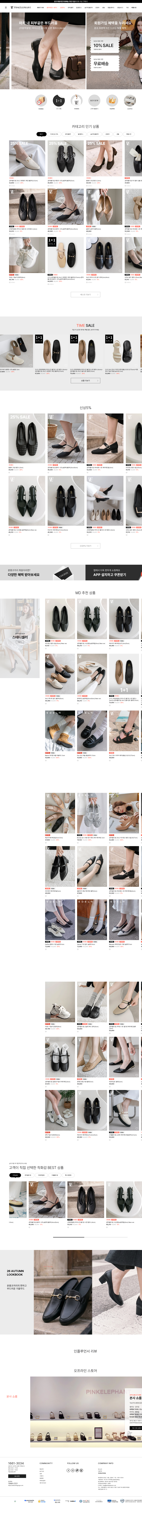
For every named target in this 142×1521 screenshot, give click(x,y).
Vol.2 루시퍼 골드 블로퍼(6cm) (54, 698)
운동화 (97, 7)
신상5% (62, 7)
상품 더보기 (85, 380)
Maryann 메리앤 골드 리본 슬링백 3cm (120, 944)
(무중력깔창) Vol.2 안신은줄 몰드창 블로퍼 (60, 1222)
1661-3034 (16, 1463)
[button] (43, 1292)
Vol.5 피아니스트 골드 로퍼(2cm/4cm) (97, 277)
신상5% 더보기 (85, 546)
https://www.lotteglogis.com (15, 1485)
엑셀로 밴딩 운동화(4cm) (42, 369)
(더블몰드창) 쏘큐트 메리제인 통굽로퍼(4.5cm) (123, 1135)
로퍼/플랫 (70, 7)
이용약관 (100, 1471)
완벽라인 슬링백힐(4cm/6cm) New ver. (89, 698)
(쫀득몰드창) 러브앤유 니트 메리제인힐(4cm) (100, 467)
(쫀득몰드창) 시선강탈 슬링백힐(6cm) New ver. (23, 530)
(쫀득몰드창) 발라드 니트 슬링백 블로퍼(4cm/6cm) (63, 229)
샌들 (103, 7)
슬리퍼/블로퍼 (89, 7)
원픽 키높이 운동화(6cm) (112, 369)
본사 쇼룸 (12, 1396)
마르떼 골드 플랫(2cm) (115, 1082)
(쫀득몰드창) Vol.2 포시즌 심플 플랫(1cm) (99, 1222)
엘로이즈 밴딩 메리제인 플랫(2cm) (87, 891)
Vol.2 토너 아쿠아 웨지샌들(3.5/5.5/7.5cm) (122, 755)
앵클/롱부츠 (111, 7)
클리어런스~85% (52, 7)
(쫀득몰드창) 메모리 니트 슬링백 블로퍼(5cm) (61, 181)
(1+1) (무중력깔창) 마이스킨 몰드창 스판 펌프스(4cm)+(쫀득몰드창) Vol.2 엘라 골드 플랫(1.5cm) (123, 699)
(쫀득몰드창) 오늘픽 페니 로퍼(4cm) (87, 1026)
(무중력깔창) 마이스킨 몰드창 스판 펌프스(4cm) (23, 229)
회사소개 (100, 1469)
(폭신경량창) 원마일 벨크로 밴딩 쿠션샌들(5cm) (84, 369)
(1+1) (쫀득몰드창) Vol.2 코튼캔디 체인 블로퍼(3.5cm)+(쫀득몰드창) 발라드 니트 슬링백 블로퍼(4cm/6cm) (66, 278)
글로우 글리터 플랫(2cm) (93, 229)
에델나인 (133, 7)
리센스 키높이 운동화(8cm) (17, 277)
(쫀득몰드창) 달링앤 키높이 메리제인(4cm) (57, 1082)
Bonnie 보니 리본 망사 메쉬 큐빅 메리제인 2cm (91, 838)
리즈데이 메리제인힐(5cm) (53, 891)
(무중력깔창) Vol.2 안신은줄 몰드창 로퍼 (20, 1222)
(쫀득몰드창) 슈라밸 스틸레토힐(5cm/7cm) (12, 369)
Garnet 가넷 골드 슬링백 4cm (86, 944)
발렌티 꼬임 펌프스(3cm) (93, 181)
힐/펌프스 (79, 7)
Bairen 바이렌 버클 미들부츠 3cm (55, 755)
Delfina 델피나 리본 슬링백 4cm (54, 944)
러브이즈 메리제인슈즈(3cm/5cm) (58, 530)
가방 (127, 7)
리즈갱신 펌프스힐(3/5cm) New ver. (56, 643)
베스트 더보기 (85, 294)
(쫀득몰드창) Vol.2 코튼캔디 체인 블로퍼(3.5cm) (23, 181)
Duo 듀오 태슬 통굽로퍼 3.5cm (86, 755)
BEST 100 (40, 7)
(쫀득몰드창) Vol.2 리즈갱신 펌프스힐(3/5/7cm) (123, 838)
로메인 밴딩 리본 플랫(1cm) (85, 1082)
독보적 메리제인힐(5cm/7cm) (54, 838)
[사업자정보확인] (115, 1479)
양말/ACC (120, 7)
